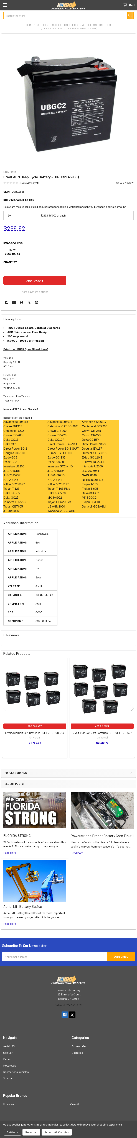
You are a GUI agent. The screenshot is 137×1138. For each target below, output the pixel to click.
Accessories (79, 1046)
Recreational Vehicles (16, 1071)
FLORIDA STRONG (17, 835)
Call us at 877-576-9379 (68, 1005)
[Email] (14, 302)
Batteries (77, 1052)
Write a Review (125, 182)
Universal (8, 1104)
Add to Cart (35, 726)
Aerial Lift (9, 1046)
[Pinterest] (36, 302)
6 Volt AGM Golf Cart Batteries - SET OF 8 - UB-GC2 (102, 732)
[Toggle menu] (5, 5)
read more (9, 852)
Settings (12, 1132)
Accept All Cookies (56, 1132)
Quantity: (10, 262)
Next (132, 708)
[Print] (21, 302)
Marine (7, 1059)
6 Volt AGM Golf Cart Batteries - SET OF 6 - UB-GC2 (35, 732)
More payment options (34, 291)
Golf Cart (8, 1052)
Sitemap (8, 1078)
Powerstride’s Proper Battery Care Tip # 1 (102, 835)
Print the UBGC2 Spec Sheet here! (25, 349)
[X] (29, 302)
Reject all (31, 1132)
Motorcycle (9, 1065)
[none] (68, 101)
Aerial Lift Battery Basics (22, 906)
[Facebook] (6, 302)
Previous (4, 708)
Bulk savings (13, 242)
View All (74, 1104)
